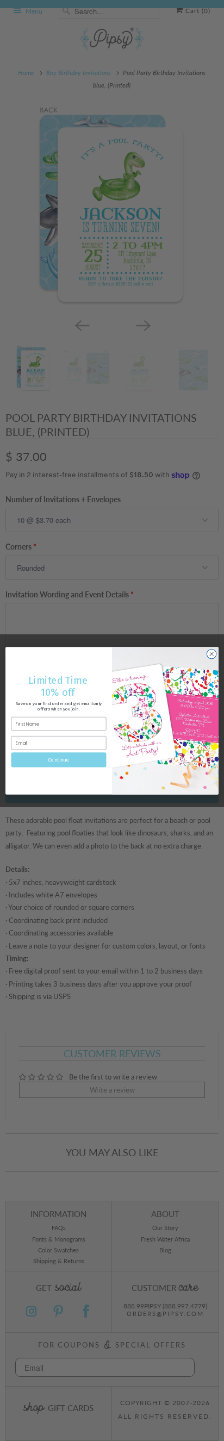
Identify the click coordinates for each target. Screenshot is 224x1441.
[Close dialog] (211, 654)
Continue (58, 760)
